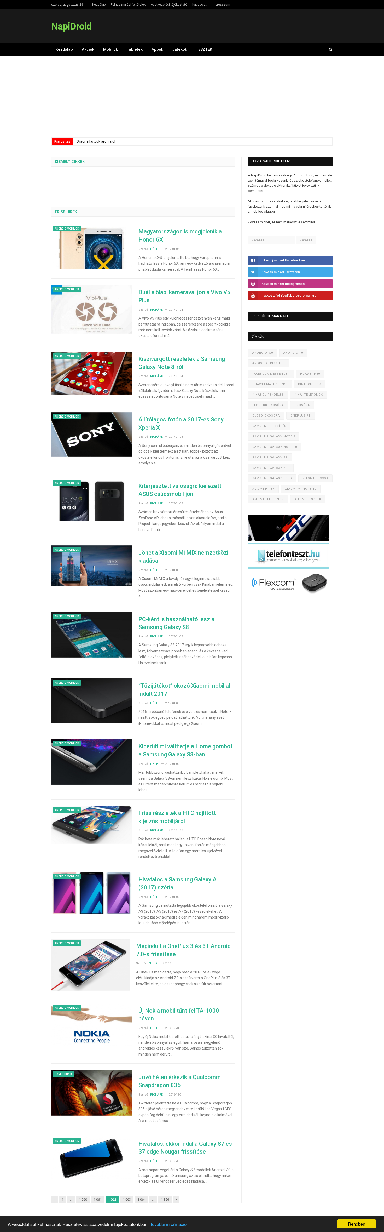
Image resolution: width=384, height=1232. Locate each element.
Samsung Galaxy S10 (270, 468)
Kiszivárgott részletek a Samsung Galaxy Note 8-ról (181, 363)
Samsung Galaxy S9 (270, 457)
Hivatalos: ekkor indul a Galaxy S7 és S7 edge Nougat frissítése (185, 1147)
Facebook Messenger (271, 373)
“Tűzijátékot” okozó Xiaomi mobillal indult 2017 (184, 689)
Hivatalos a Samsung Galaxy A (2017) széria (177, 883)
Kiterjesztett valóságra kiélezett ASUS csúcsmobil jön (179, 490)
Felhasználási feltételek (128, 5)
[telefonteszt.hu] (288, 567)
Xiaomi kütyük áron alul (96, 141)
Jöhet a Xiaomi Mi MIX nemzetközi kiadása (183, 556)
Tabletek (135, 49)
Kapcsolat (199, 5)
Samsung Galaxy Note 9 (273, 436)
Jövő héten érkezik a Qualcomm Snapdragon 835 (179, 1081)
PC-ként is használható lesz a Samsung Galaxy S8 (176, 623)
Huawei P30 (310, 373)
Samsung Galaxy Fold (272, 478)
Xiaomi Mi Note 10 (300, 488)
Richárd (157, 309)
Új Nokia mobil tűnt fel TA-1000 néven (178, 1014)
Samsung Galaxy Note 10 (274, 447)
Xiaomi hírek (263, 488)
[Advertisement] (192, 95)
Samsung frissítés (269, 426)
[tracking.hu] (288, 540)
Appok (157, 49)
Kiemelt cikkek (70, 161)
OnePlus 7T (300, 415)
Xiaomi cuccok (315, 478)
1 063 (127, 1199)
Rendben (356, 1223)
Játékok (179, 49)
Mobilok (110, 49)
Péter (155, 249)
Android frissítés (268, 363)
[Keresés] (328, 49)
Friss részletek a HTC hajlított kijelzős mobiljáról (177, 817)
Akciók (88, 49)
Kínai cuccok (309, 384)
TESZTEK (204, 49)
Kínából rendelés (268, 394)
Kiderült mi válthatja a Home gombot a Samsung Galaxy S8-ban (185, 750)
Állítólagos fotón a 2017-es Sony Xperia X (181, 423)
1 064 (141, 1199)
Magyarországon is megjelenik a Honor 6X (180, 235)
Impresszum (221, 5)
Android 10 (293, 353)
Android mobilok (67, 228)
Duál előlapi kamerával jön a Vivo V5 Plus (184, 296)
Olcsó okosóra (266, 415)
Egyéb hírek (63, 1074)
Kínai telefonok (308, 394)
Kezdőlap (99, 5)
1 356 (165, 1199)
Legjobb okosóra (268, 405)
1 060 (83, 1199)
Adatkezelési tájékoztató (169, 5)
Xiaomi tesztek (307, 499)
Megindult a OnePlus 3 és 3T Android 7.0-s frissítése (183, 950)
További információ (168, 1224)
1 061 (98, 1199)
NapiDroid (71, 26)
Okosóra (302, 405)
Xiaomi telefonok (268, 499)
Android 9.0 (262, 353)
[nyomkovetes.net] (290, 595)
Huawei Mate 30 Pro (270, 384)
